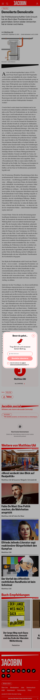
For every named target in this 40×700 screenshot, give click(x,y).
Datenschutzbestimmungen (18, 364)
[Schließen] (33, 335)
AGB (23, 363)
